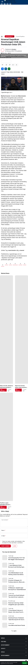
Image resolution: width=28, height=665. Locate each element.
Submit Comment (5, 546)
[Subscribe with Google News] (6, 61)
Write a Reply (5, 511)
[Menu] (2, 1)
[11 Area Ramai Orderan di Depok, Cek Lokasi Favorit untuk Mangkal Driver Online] (14, 610)
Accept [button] (24, 663)
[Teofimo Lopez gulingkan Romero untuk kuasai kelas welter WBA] (6, 451)
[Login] (7, 4)
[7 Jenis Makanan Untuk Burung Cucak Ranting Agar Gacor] (14, 565)
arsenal (21, 250)
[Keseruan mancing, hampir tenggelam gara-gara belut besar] (14, 603)
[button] (4, 4)
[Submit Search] (2, 4)
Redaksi (14, 49)
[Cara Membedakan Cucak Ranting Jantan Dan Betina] (14, 572)
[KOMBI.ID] (11, 1)
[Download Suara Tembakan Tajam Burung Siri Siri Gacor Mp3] (14, 618)
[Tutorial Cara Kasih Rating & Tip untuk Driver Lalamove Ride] (14, 595)
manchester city (13, 250)
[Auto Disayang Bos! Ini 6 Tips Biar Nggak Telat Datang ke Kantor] (14, 557)
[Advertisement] (14, 19)
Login (14, 546)
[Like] (2, 64)
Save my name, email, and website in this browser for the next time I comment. (13, 542)
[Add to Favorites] (6, 64)
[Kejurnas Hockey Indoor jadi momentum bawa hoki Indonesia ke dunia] (21, 333)
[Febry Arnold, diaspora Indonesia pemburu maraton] (6, 333)
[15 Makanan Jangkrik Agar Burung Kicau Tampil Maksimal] (14, 587)
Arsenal (7, 96)
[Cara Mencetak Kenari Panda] (14, 625)
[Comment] (9, 64)
